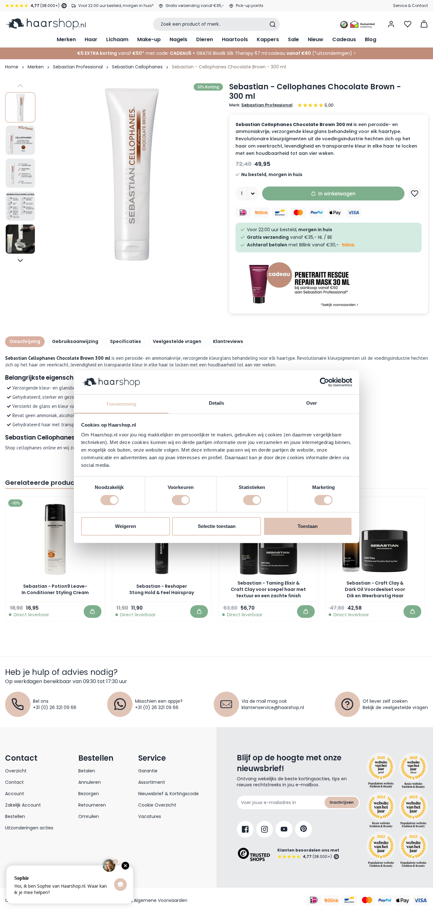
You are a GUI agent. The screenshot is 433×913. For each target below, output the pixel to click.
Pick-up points (249, 5)
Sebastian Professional (78, 67)
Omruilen (88, 816)
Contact (14, 782)
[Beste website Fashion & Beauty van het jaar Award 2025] (381, 770)
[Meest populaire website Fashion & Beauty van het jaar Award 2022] (413, 849)
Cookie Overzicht (157, 805)
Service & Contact (410, 5)
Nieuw (315, 39)
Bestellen (15, 816)
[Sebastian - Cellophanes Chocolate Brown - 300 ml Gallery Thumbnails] (20, 173)
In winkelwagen (337, 193)
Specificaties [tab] (125, 341)
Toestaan (308, 526)
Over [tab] (311, 403)
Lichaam (117, 39)
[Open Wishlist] (407, 24)
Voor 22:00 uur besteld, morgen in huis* (116, 5)
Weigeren (125, 526)
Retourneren (92, 805)
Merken (66, 39)
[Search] (272, 24)
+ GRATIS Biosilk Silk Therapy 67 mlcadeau (251, 53)
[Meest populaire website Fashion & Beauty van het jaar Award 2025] (413, 770)
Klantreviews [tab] (228, 341)
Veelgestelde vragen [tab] (177, 341)
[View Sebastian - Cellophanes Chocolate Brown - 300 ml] (20, 107)
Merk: (261, 105)
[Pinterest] (303, 829)
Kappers (268, 39)
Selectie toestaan (217, 526)
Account (14, 793)
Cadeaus (344, 39)
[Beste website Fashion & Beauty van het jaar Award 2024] (381, 810)
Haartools (235, 39)
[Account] (391, 24)
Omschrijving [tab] (25, 341)
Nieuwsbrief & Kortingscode (168, 793)
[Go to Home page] (45, 24)
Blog (370, 39)
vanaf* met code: (123, 53)
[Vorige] (20, 86)
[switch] (181, 500)
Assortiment (151, 782)
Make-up (149, 39)
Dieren (204, 39)
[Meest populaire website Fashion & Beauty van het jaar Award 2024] (413, 810)
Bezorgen (88, 793)
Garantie (148, 771)
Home (11, 67)
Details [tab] (216, 403)
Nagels (178, 39)
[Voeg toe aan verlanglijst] (415, 193)
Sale (293, 39)
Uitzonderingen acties (29, 828)
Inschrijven (342, 802)
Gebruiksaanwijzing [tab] (75, 341)
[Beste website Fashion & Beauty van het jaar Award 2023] (381, 849)
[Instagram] (264, 829)
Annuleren (89, 782)
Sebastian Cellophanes (137, 67)
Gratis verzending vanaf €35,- (194, 5)
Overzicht (16, 771)
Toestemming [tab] (121, 404)
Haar (91, 39)
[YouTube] (284, 829)
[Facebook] (245, 829)
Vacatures (149, 816)
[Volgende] (20, 260)
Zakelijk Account (23, 805)
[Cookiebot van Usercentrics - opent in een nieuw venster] (324, 382)
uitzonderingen (333, 53)
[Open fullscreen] (132, 173)
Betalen (86, 771)
